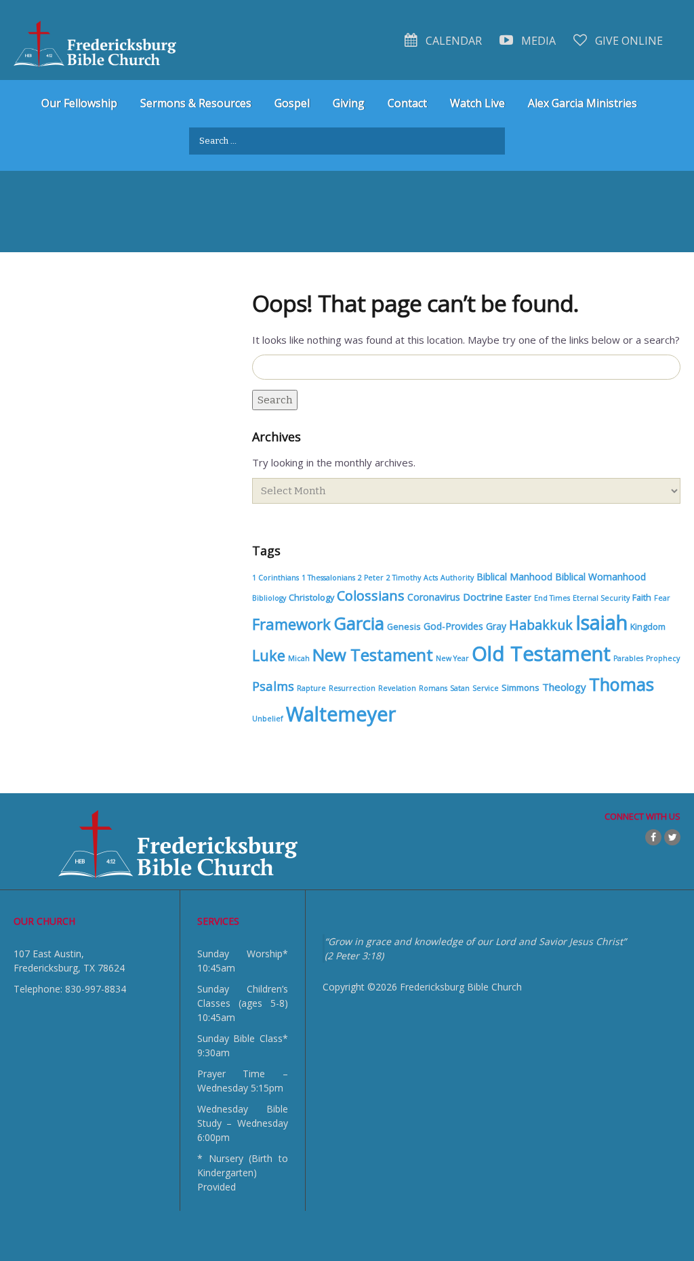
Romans (433, 688)
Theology (564, 687)
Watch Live (477, 103)
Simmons (520, 688)
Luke (268, 655)
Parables (628, 658)
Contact (407, 103)
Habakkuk (541, 625)
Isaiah (601, 622)
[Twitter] (672, 837)
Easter (518, 597)
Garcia (358, 623)
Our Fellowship (79, 103)
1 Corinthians (275, 577)
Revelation (397, 688)
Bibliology (269, 598)
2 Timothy (403, 577)
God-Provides (453, 626)
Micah (299, 658)
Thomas (621, 684)
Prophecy (663, 658)
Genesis (404, 627)
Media (537, 40)
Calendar (452, 40)
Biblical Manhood (514, 576)
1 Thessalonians (328, 577)
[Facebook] (653, 837)
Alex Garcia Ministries (582, 103)
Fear (662, 598)
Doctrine (483, 596)
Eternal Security (601, 598)
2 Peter (371, 577)
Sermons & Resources (195, 103)
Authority (457, 577)
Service (485, 688)
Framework (291, 624)
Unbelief (267, 718)
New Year (452, 658)
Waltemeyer (341, 713)
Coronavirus (433, 597)
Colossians (371, 595)
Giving (349, 103)
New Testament (372, 654)
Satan (460, 688)
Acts (431, 577)
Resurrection (352, 688)
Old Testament (541, 653)
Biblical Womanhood (600, 576)
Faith (641, 597)
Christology (311, 597)
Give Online (627, 40)
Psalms (273, 685)
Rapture (311, 688)
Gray (496, 626)
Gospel (292, 103)
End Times (552, 598)
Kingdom (648, 627)
